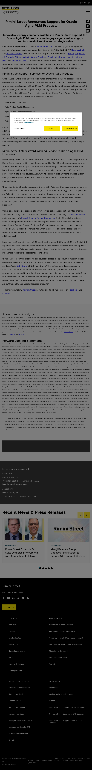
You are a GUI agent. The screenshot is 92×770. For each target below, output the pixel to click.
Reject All (52, 129)
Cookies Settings (19, 128)
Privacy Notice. (29, 122)
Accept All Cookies (70, 129)
